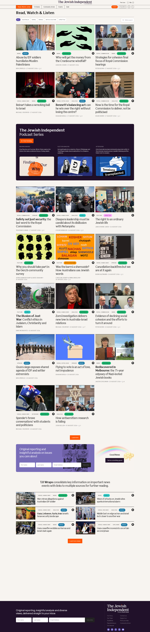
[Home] (75, 3)
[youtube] (123, 629)
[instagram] (112, 629)
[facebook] (115, 629)
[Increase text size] (133, 3)
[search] (132, 6)
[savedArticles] (129, 6)
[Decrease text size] (128, 3)
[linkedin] (108, 629)
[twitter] (119, 629)
